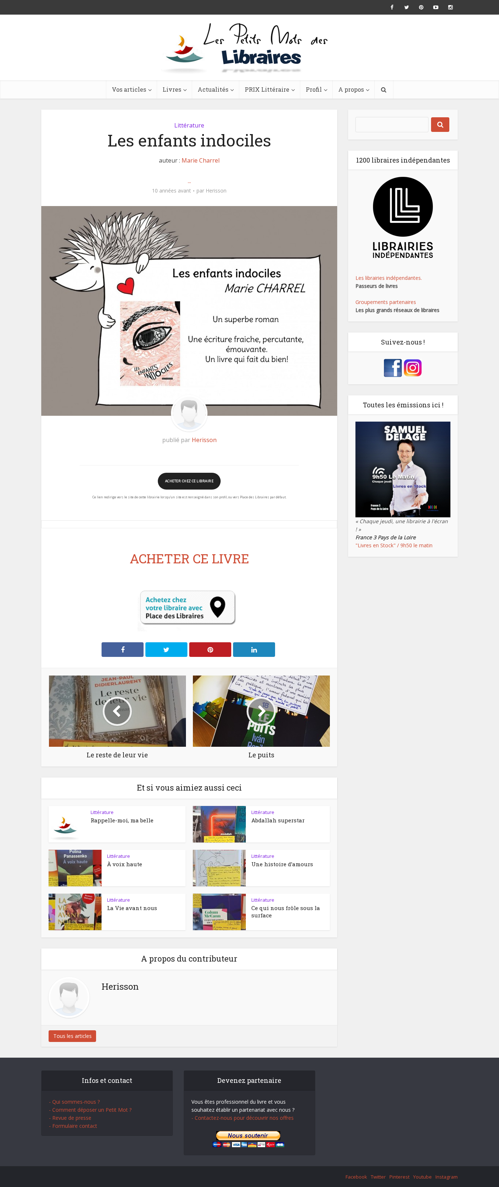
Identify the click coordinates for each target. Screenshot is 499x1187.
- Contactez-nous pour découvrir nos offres (242, 1117)
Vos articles (129, 89)
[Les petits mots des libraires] (249, 47)
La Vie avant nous (132, 908)
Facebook (356, 1176)
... (189, 181)
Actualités (213, 89)
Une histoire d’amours (282, 864)
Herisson (216, 190)
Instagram (446, 1176)
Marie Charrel (201, 160)
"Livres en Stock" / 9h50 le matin (394, 545)
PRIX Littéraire (267, 89)
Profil (314, 89)
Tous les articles (72, 1035)
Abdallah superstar (278, 820)
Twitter (378, 1176)
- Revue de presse (70, 1117)
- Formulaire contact (73, 1125)
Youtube (422, 1176)
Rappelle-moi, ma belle (122, 820)
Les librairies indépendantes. (388, 277)
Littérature (189, 125)
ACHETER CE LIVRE (189, 558)
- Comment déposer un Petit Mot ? (90, 1109)
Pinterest (399, 1176)
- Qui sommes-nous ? (74, 1101)
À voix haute (124, 864)
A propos (351, 89)
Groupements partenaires (385, 301)
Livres (172, 89)
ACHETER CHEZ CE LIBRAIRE (189, 481)
